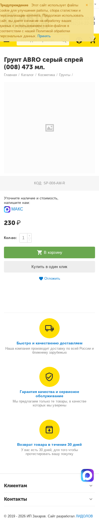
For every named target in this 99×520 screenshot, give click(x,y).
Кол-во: (10, 238)
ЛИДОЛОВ (84, 516)
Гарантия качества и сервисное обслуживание (49, 394)
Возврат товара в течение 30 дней (49, 444)
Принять (44, 36)
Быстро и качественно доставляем (49, 343)
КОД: (38, 183)
